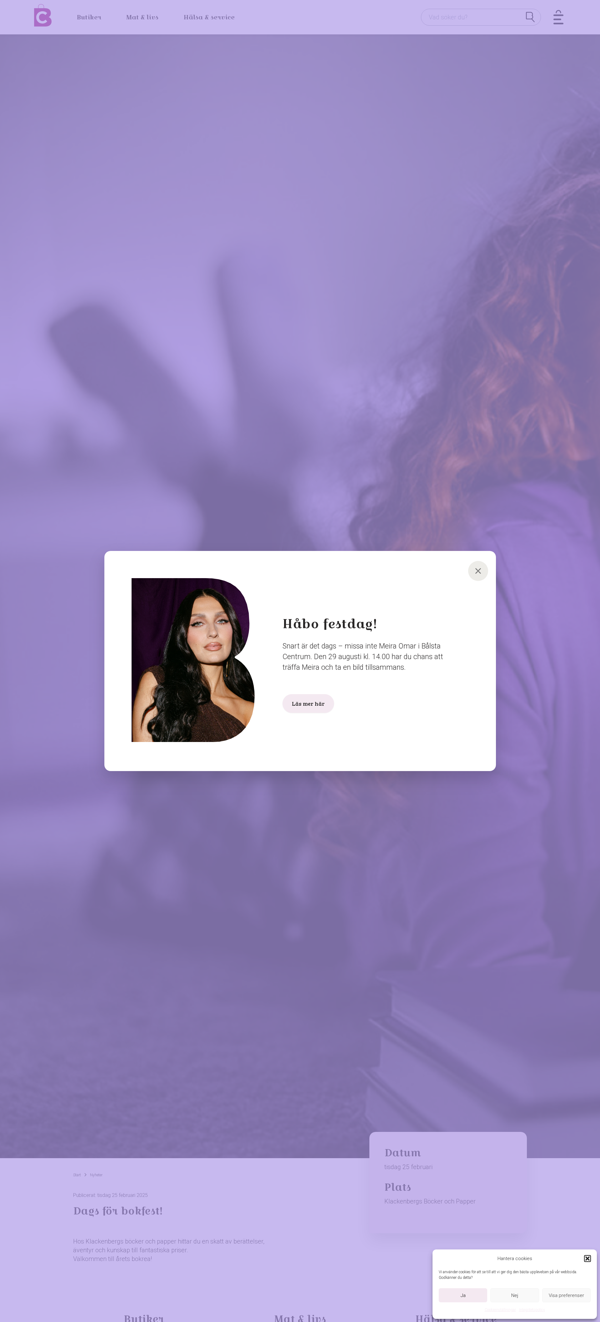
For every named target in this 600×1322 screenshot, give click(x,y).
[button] (587, 1258)
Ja (463, 1295)
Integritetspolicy (532, 1310)
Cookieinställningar (500, 1310)
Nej (514, 1295)
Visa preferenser (566, 1295)
